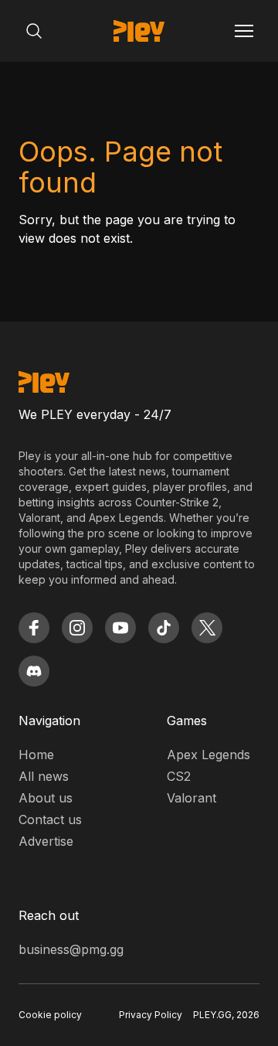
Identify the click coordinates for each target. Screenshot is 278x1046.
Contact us (50, 819)
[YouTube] (120, 627)
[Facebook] (34, 627)
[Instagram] (77, 627)
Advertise (46, 841)
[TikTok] (163, 627)
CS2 (179, 776)
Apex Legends (208, 754)
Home (36, 754)
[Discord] (34, 671)
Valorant (191, 798)
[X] (207, 627)
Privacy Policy (150, 1014)
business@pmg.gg (71, 949)
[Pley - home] (139, 31)
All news (44, 776)
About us (46, 798)
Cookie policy (50, 1014)
